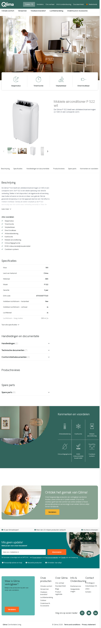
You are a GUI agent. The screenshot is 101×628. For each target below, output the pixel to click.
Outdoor (43, 600)
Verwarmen (44, 589)
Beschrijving (5, 168)
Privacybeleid (36, 557)
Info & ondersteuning (63, 4)
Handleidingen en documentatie (37, 168)
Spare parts (72, 168)
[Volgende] (47, 151)
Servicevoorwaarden (51, 557)
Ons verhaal (50, 4)
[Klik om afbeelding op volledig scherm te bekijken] (26, 122)
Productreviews (59, 168)
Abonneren (57, 552)
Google (63, 557)
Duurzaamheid (78, 4)
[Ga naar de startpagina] (8, 4)
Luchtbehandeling (46, 597)
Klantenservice (75, 586)
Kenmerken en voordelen (89, 168)
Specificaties (17, 168)
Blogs (57, 589)
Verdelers (40, 4)
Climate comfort (46, 586)
